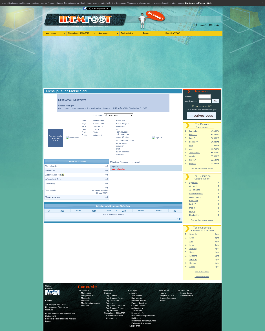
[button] (215, 101)
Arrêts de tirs (137, 308)
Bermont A (193, 201)
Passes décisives (139, 303)
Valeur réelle (136, 295)
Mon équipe (86, 293)
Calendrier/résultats (202, 277)
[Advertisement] (132, 62)
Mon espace (51, 33)
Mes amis (85, 305)
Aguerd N (193, 182)
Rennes (192, 263)
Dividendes (136, 318)
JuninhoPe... (194, 153)
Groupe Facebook (168, 298)
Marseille (193, 234)
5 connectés (201, 25)
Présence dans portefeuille (143, 316)
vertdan (192, 156)
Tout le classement (202, 272)
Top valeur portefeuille (115, 305)
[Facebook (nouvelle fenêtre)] (84, 8)
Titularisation (136, 311)
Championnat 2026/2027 (78, 33)
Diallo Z (192, 204)
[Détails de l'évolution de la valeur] (125, 162)
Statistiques (103, 33)
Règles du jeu (127, 33)
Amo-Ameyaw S (196, 193)
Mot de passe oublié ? (201, 106)
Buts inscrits (136, 298)
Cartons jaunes (138, 305)
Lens (191, 238)
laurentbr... (193, 131)
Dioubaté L (194, 215)
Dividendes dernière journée (143, 321)
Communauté (163, 290)
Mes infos (85, 300)
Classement (111, 318)
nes (191, 149)
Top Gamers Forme (114, 298)
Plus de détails (205, 3)
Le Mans (193, 256)
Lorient (192, 267)
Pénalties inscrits (138, 300)
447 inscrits (214, 25)
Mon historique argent (90, 303)
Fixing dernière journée (141, 323)
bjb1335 (192, 163)
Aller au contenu (52, 8)
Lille (191, 241)
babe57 (192, 160)
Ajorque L (193, 186)
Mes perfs (85, 298)
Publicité (48, 288)
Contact (48, 286)
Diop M (192, 211)
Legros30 (193, 142)
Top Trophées (112, 311)
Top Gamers (111, 295)
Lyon (191, 245)
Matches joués (137, 313)
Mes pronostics (88, 295)
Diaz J (192, 208)
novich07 (193, 134)
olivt (191, 145)
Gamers (107, 293)
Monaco (192, 248)
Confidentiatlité (186, 295)
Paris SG (193, 259)
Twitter (163, 300)
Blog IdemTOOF (172, 33)
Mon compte (76, 8)
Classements (107, 290)
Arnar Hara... (195, 197)
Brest (191, 252)
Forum (146, 33)
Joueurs (133, 293)
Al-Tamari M (194, 190)
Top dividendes (112, 300)
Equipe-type (134, 326)
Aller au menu (64, 8)
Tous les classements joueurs (202, 220)
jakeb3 (192, 138)
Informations (183, 290)
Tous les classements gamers (202, 168)
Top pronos (111, 303)
